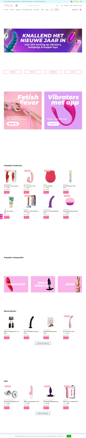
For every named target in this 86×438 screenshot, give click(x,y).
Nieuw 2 (29, 184)
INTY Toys (25, 184)
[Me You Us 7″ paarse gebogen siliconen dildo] (50, 201)
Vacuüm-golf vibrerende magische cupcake (73, 211)
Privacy (64, 436)
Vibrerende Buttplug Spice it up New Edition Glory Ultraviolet (57, 401)
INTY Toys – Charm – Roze (29, 186)
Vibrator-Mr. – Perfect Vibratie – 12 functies (33, 211)
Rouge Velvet (8, 184)
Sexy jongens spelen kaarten (50, 331)
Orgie (5, 209)
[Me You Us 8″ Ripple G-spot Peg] (31, 322)
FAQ (62, 5)
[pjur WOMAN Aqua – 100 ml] (70, 176)
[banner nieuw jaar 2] (43, 40)
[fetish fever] (23, 110)
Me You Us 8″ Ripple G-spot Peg (31, 331)
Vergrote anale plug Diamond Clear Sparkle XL (14, 401)
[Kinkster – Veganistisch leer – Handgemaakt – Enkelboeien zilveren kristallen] (11, 322)
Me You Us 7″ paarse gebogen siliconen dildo (53, 211)
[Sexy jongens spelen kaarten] (50, 322)
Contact (80, 5)
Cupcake (64, 209)
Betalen (71, 5)
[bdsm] (70, 284)
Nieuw (5, 184)
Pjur (67, 184)
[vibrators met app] (63, 110)
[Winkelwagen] (80, 9)
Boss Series (26, 209)
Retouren (76, 5)
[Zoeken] (57, 5)
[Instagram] (16, 5)
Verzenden (66, 5)
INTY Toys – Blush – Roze (68, 331)
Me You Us (45, 184)
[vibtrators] (16, 284)
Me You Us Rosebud (48, 186)
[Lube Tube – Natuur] (11, 201)
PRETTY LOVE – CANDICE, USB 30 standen (72, 401)
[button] (14, 9)
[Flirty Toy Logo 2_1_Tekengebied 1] (8, 5)
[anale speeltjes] (43, 284)
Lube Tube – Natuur (8, 211)
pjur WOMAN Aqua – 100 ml (69, 186)
